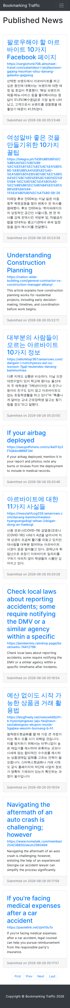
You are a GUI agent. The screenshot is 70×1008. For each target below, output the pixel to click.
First (18, 976)
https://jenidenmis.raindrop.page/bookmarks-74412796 (34, 645)
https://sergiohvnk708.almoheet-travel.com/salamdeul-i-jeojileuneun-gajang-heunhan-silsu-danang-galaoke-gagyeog (34, 69)
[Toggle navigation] (61, 5)
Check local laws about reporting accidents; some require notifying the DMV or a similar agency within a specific (31, 614)
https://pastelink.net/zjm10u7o (30, 927)
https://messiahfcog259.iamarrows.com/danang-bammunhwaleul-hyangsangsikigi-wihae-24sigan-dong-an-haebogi (35, 519)
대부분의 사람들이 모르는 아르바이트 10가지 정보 (32, 345)
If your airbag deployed (26, 436)
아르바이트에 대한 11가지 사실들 (32, 502)
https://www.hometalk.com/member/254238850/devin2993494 (34, 843)
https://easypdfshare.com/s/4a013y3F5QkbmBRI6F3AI (35, 449)
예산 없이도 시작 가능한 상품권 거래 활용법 (34, 702)
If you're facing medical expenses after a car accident (33, 909)
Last (52, 976)
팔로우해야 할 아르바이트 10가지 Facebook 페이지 (33, 49)
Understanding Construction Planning (29, 262)
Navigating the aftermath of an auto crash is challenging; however (29, 819)
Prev (29, 976)
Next (40, 976)
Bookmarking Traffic (21, 5)
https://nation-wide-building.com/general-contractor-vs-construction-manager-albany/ (34, 280)
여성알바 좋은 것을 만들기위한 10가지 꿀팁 (33, 145)
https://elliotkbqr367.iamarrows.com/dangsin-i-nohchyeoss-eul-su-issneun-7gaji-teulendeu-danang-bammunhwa (35, 364)
